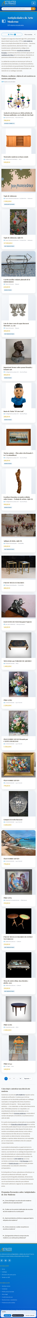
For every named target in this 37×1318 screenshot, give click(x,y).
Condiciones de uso (7, 1297)
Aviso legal (5, 1294)
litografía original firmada (19, 1124)
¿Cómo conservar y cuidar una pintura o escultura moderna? (16, 1228)
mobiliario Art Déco (7, 55)
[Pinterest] (9, 1260)
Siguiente (26, 1078)
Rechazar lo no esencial (18, 1315)
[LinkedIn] (5, 1260)
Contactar (4, 1289)
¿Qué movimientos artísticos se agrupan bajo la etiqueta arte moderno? (18, 1219)
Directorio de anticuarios (9, 1274)
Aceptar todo (7, 1315)
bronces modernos (20, 1113)
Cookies (4, 1311)
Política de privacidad (8, 1291)
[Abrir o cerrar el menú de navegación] (34, 3)
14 (20, 1078)
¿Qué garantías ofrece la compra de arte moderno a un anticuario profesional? (16, 1237)
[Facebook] (1, 1260)
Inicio (3, 1269)
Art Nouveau (24, 1161)
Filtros (12, 34)
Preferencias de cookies (8, 1302)
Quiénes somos (6, 1286)
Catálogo (4, 1272)
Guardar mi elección (30, 1315)
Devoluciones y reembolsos (9, 1300)
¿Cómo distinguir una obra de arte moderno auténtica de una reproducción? (17, 1201)
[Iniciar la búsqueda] (33, 8)
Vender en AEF (6, 1277)
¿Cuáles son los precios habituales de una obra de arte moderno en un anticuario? (18, 1210)
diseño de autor (14, 1163)
